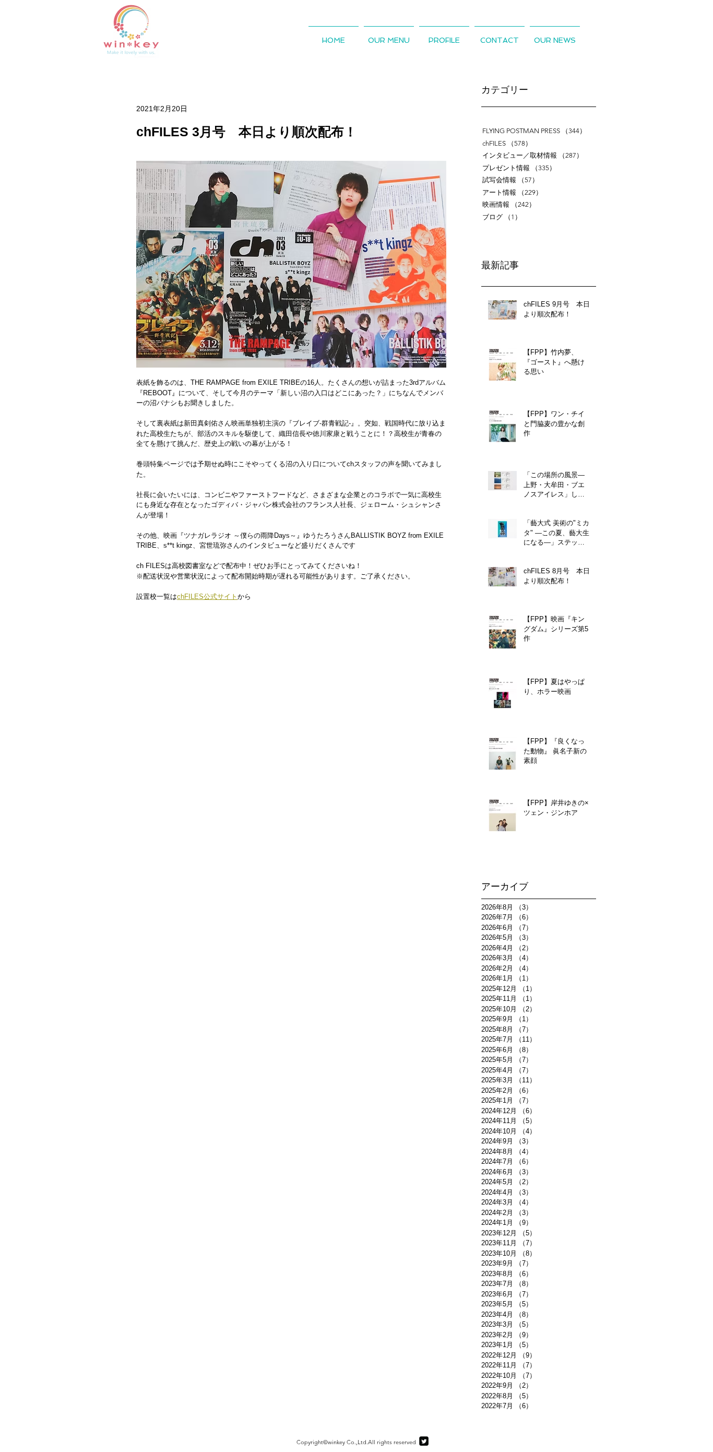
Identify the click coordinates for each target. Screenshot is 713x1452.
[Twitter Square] (424, 1441)
